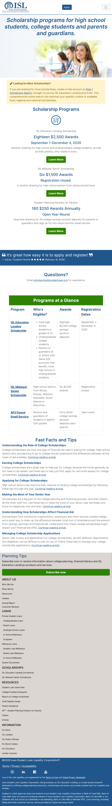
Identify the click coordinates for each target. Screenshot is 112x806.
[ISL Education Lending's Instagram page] (12, 771)
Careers (5, 598)
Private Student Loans (12, 616)
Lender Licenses (9, 753)
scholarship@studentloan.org (51, 280)
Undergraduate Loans (13, 621)
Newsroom (7, 594)
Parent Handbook (10, 706)
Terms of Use (52, 777)
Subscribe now (56, 572)
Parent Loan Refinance (13, 653)
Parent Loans (9, 625)
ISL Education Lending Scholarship (20, 326)
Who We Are (8, 584)
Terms (5, 766)
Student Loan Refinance (14, 648)
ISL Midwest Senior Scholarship (19, 391)
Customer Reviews (10, 607)
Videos (5, 715)
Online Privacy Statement (74, 777)
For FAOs (6, 730)
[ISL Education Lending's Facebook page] (34, 771)
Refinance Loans (9, 644)
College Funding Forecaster (14, 692)
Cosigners (7, 639)
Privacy (15, 766)
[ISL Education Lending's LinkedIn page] (23, 771)
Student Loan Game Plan (13, 687)
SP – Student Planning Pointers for (22, 710)
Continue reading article (42, 457)
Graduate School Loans (14, 630)
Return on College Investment (15, 697)
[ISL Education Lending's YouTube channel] (46, 771)
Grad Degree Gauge (11, 701)
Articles (5, 720)
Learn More (56, 159)
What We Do (8, 589)
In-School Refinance (12, 634)
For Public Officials (10, 739)
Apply (67, 7)
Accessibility (29, 766)
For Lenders (7, 734)
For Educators (8, 748)
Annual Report (8, 603)
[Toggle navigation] (106, 7)
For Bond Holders (10, 744)
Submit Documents (11, 662)
